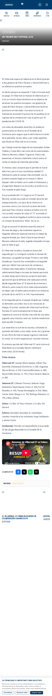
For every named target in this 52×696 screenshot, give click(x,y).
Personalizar (8, 692)
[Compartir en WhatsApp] (30, 472)
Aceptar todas (37, 692)
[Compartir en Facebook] (18, 472)
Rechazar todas (22, 692)
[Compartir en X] (24, 472)
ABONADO (9, 4)
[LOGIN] (40, 4)
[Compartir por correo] (36, 472)
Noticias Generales (9, 32)
